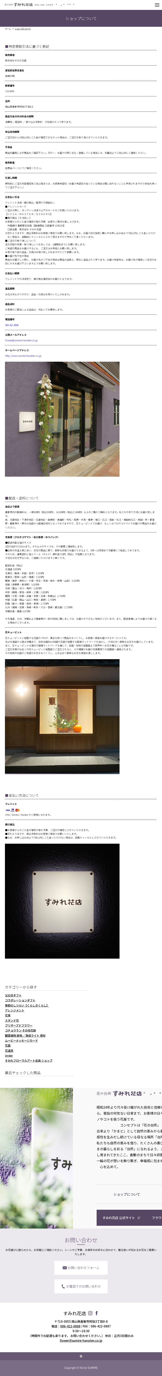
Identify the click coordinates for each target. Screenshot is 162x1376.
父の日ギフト (13, 995)
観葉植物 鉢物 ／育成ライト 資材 (25, 1035)
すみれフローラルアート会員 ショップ (28, 1060)
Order (9, 1055)
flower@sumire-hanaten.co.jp (21, 340)
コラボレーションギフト (20, 1000)
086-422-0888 (12, 325)
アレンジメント (14, 1010)
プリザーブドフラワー (18, 1025)
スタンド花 (12, 1020)
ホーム (8, 29)
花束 (7, 1015)
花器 (7, 1045)
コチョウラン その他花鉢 (20, 1030)
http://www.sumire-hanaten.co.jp (23, 355)
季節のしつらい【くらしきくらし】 (27, 1005)
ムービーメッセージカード (21, 1040)
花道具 (9, 1050)
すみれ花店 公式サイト (119, 1217)
